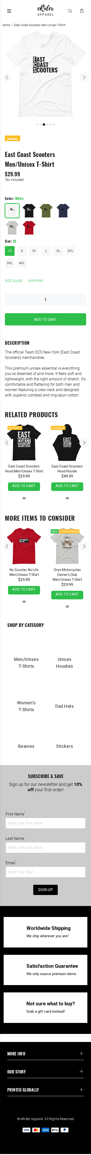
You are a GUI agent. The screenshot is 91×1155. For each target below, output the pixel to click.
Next (84, 77)
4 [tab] (47, 124)
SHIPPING (35, 281)
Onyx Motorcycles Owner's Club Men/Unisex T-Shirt (67, 575)
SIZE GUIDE (13, 281)
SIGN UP (45, 889)
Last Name (15, 838)
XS (10, 251)
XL (58, 251)
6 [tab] (54, 124)
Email (11, 862)
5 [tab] (51, 124)
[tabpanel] (45, 74)
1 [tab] (37, 124)
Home (6, 25)
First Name (15, 814)
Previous (7, 77)
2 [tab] (40, 124)
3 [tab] (44, 124)
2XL (70, 251)
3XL (10, 263)
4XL (22, 263)
